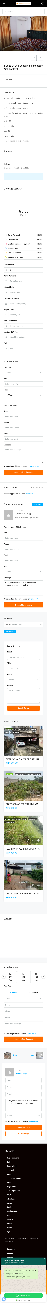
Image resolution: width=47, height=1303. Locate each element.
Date (5, 379)
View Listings (38, 504)
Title (9, 663)
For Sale (22, 729)
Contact (10, 1253)
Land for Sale (19, 774)
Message (7, 445)
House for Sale (31, 729)
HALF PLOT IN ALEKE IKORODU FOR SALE (24, 849)
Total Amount (9, 265)
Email (6, 434)
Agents (10, 1257)
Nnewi (9, 1228)
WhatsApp (36, 517)
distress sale (14, 732)
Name (6, 411)
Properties (11, 1249)
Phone (6, 422)
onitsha (10, 1219)
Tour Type (7, 367)
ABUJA (10, 1174)
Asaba (9, 1223)
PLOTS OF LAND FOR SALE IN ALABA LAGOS (25, 804)
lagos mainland (13, 1158)
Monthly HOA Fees (11, 332)
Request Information (23, 605)
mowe (9, 1203)
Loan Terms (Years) (11, 298)
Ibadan (10, 1207)
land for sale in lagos (33, 774)
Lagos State (11, 1187)
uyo (8, 1232)
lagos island (12, 1166)
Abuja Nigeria (16, 1178)
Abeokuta (11, 1199)
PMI (5, 343)
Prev (15, 1055)
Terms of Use (34, 466)
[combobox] (23, 372)
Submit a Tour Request (23, 472)
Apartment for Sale (11, 729)
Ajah (12, 1170)
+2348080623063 (22, 517)
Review (10, 685)
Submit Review (23, 708)
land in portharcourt (33, 864)
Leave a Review (10, 631)
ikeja (9, 1195)
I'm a (5, 566)
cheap (7, 732)
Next (32, 1055)
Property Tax (9, 309)
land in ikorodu (10, 822)
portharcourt (12, 1211)
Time (6, 390)
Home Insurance (10, 321)
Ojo (8, 1215)
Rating (10, 674)
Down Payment (10, 276)
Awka (9, 1182)
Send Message (24, 1127)
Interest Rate (9, 287)
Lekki (9, 1162)
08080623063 (22, 513)
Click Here (29, 494)
